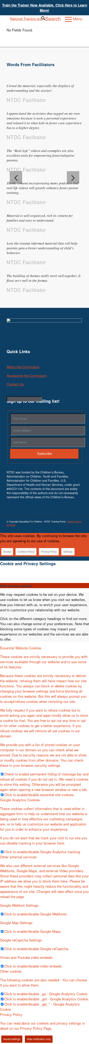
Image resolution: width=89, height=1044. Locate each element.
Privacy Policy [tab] (11, 1014)
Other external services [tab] (18, 856)
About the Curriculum (23, 366)
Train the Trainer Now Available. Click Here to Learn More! (44, 8)
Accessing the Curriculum (27, 375)
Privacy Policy (49, 551)
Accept (7, 551)
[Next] (73, 177)
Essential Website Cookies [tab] (20, 647)
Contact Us (15, 384)
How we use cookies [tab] (16, 585)
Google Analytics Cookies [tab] (20, 799)
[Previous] (16, 177)
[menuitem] (49, 18)
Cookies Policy (26, 551)
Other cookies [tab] (11, 971)
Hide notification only (39, 1039)
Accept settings (11, 1039)
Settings (67, 551)
